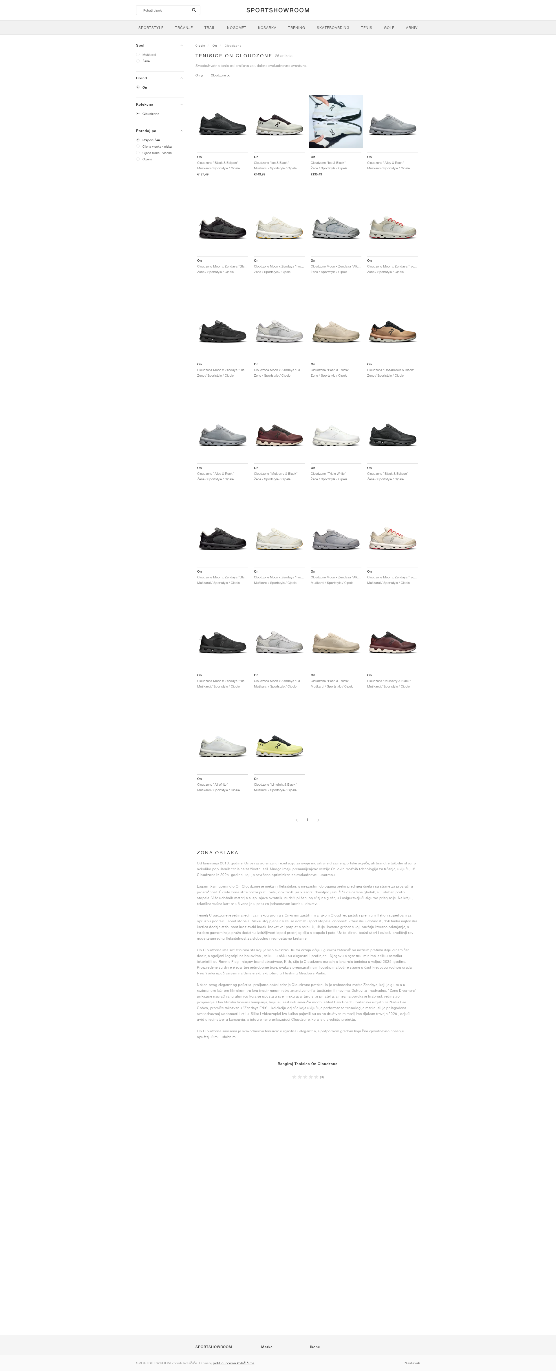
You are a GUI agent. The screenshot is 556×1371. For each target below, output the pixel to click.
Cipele (200, 45)
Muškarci (149, 54)
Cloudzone (150, 114)
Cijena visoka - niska (157, 146)
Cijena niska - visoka (157, 153)
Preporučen (151, 140)
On (144, 87)
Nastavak (412, 1363)
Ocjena (147, 159)
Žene (146, 61)
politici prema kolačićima (234, 1363)
